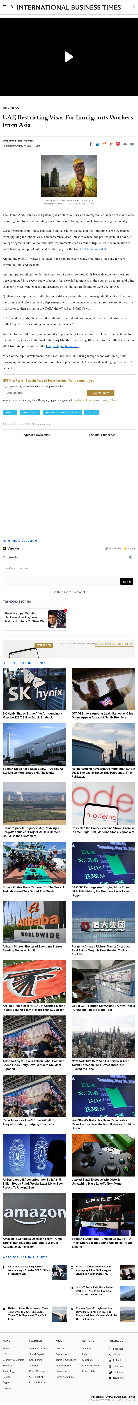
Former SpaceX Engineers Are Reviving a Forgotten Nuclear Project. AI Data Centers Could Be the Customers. (32, 832)
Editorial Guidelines (102, 435)
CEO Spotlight (36, 1377)
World (6, 1348)
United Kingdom (90, 1365)
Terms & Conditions (66, 1360)
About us (60, 1348)
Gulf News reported (93, 249)
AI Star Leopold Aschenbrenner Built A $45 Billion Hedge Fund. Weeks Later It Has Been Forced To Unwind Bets (33, 1183)
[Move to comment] (132, 144)
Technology (9, 1371)
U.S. (5, 1354)
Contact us (61, 1354)
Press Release (37, 1371)
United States (89, 1371)
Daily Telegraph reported (62, 346)
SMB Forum (35, 1360)
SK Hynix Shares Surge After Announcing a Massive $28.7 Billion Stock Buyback (29, 1270)
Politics (6, 1377)
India (84, 1354)
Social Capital (36, 1354)
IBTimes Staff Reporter (19, 140)
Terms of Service (87, 400)
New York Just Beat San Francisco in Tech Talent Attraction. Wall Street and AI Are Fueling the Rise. (100, 1065)
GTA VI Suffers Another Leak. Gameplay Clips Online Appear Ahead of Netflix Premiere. (94, 1270)
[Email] (125, 144)
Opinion (7, 1388)
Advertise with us (65, 1377)
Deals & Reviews (38, 1382)
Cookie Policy (63, 1371)
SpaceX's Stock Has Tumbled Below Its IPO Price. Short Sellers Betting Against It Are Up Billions (102, 1242)
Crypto (6, 1382)
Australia (86, 1348)
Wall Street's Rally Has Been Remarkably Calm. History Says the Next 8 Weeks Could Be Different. (103, 1124)
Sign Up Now (44, 645)
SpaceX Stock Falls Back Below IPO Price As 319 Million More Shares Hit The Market (94, 1291)
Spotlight (33, 1365)
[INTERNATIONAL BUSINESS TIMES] (69, 8)
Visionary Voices (38, 1348)
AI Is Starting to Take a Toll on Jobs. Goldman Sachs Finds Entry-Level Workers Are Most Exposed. (33, 1065)
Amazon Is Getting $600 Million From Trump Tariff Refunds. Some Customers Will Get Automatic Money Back (32, 1242)
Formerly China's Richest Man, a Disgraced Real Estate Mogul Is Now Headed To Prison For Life (101, 950)
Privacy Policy (108, 400)
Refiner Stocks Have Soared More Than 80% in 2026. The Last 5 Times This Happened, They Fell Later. (103, 772)
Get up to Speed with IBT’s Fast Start (114, 644)
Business (7, 1365)
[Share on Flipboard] (111, 144)
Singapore (87, 1360)
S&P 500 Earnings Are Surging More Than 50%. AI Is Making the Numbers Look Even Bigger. (100, 891)
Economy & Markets (13, 1360)
